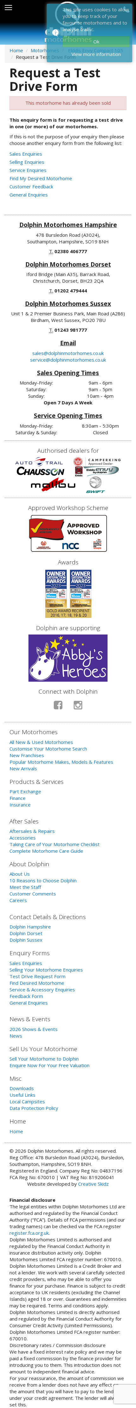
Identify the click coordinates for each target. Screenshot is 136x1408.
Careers (18, 900)
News (15, 1036)
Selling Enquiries (26, 162)
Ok (96, 41)
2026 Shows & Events (33, 1029)
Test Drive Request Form (37, 976)
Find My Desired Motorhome (40, 178)
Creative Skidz (93, 1184)
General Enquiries (28, 194)
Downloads (21, 1088)
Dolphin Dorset (25, 933)
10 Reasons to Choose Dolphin (43, 880)
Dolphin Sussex (25, 940)
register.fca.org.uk (29, 1233)
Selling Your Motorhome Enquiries (46, 970)
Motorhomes (45, 50)
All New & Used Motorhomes (41, 742)
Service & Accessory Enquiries (42, 989)
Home (16, 50)
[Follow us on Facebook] (58, 707)
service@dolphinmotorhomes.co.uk (68, 360)
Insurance (20, 804)
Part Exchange (25, 791)
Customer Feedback (31, 186)
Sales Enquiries (25, 154)
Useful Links (22, 1095)
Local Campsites (27, 1101)
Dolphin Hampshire (30, 926)
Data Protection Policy (33, 1108)
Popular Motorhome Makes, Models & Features (61, 762)
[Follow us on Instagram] (78, 707)
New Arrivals (23, 768)
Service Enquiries (27, 170)
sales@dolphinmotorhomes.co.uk (68, 353)
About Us (19, 874)
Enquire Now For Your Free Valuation (49, 1065)
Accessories (22, 837)
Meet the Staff (25, 887)
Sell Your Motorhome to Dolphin (44, 1059)
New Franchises (26, 755)
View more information (96, 54)
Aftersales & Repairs (32, 831)
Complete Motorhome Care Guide (46, 851)
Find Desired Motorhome (36, 983)
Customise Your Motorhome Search (48, 749)
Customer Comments (32, 893)
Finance (17, 798)
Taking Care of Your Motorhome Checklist (54, 844)
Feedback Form (26, 996)
